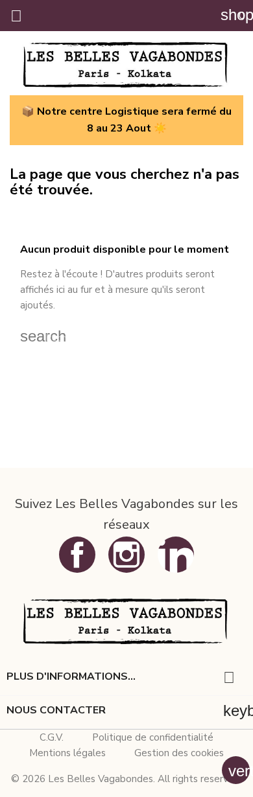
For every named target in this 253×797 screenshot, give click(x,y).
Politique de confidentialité (152, 737)
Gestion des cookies (179, 752)
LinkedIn (176, 555)
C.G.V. (52, 737)
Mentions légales (67, 752)
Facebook (77, 555)
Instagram (126, 555)
